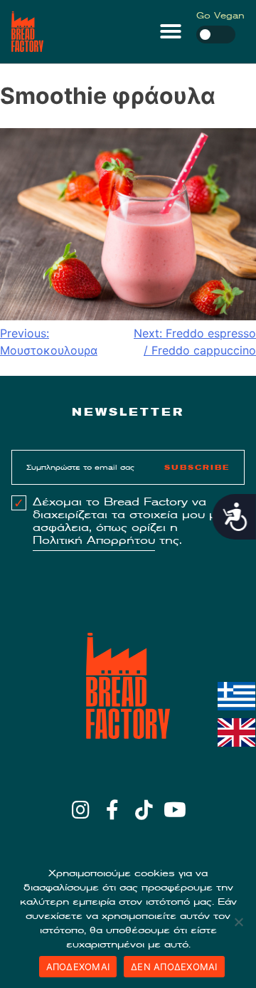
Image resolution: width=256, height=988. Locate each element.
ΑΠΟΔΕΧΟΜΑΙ (78, 966)
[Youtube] (175, 810)
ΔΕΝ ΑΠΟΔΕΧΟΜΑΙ (174, 966)
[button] (170, 31)
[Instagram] (81, 810)
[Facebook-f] (112, 810)
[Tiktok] (144, 810)
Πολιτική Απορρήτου (94, 540)
